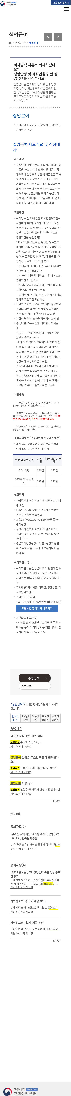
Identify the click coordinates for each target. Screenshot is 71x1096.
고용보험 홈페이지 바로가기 (37, 608)
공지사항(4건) (55, 717)
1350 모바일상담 (60, 2)
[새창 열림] (48, 40)
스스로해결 (20, 42)
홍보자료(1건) (45, 717)
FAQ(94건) (25, 717)
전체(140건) (15, 718)
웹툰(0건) (35, 717)
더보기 (57, 801)
